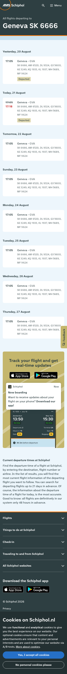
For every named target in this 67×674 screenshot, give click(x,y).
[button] (64, 337)
